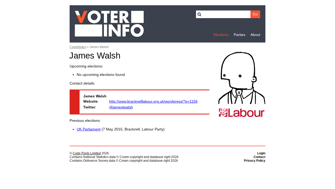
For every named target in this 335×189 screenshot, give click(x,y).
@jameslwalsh (121, 107)
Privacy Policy (254, 160)
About (255, 35)
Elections (221, 35)
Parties (239, 35)
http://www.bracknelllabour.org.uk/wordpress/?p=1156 (153, 101)
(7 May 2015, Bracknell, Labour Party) (121, 129)
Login (261, 153)
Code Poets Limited (87, 153)
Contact (259, 157)
